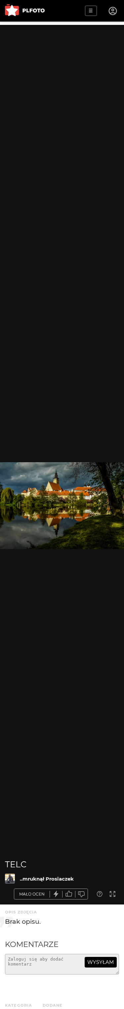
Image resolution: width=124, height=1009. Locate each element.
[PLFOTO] (25, 11)
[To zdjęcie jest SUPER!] (56, 894)
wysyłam (100, 962)
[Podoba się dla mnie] (68, 894)
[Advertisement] (62, 87)
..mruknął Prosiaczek (47, 879)
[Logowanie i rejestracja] (113, 11)
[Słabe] (81, 894)
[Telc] (10, 879)
